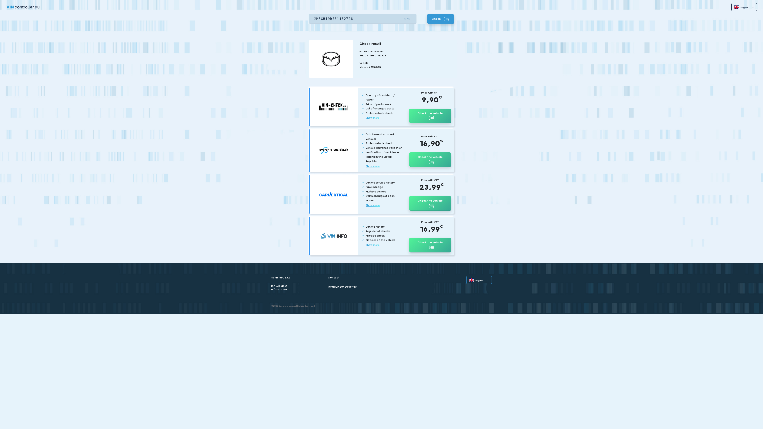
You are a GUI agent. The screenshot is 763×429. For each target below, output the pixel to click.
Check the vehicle (430, 113)
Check (436, 18)
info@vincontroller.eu (342, 286)
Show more (373, 118)
